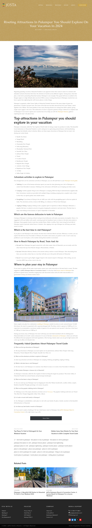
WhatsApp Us (73, 515)
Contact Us (49, 517)
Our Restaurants (6, 517)
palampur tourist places (65, 446)
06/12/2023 (38, 29)
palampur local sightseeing (55, 443)
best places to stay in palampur (40, 439)
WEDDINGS (49, 5)
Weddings (4, 513)
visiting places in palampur (56, 455)
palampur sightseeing (35, 446)
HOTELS (41, 5)
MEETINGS (58, 5)
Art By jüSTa (49, 513)
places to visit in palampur (50, 449)
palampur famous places (39, 443)
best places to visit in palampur (59, 439)
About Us (48, 510)
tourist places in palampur (21, 455)
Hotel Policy (27, 513)
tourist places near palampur (38, 455)
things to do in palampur (62, 452)
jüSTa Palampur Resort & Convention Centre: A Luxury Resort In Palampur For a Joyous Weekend (61, 494)
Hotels (3, 510)
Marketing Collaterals (51, 515)
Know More (46, 418)
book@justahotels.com (75, 513)
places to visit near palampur (45, 452)
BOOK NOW (82, 5)
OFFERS (66, 5)
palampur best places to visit (22, 443)
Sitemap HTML (27, 517)
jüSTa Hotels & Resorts (51, 29)
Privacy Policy (27, 510)
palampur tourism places (50, 446)
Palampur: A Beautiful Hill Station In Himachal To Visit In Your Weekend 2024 (29, 493)
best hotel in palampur (23, 439)
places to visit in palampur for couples (25, 452)
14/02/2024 (16, 490)
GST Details (27, 515)
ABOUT (73, 5)
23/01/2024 (49, 490)
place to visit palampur (21, 449)
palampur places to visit (21, 446)
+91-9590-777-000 (74, 510)
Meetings (4, 515)
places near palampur (34, 449)
